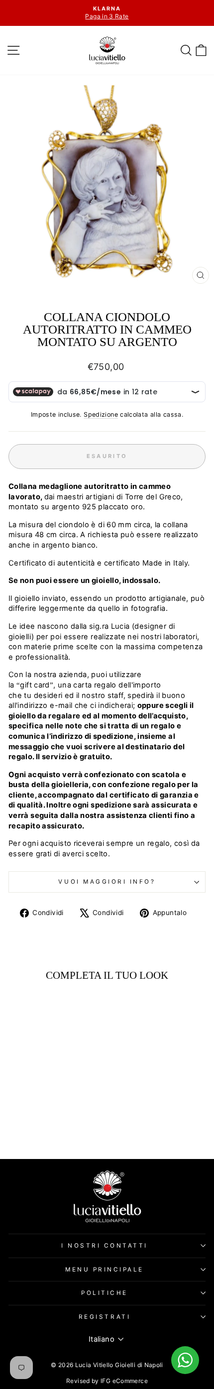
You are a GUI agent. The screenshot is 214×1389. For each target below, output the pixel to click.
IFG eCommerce (124, 1381)
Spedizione (101, 414)
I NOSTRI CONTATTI (104, 1245)
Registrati (104, 1316)
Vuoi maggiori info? (106, 881)
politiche (104, 1292)
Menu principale (104, 1269)
